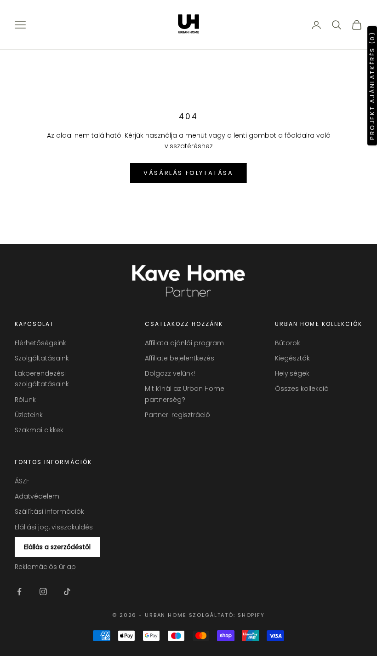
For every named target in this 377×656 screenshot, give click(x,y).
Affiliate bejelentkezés (179, 358)
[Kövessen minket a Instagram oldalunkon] (43, 591)
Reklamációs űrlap (45, 566)
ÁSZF (22, 481)
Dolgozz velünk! (170, 373)
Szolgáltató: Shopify (227, 615)
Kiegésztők (292, 358)
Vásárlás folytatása (188, 172)
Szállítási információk (49, 511)
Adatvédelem (37, 496)
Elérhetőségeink (40, 343)
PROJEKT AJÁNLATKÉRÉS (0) (372, 85)
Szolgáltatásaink (42, 358)
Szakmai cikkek (39, 430)
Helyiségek (292, 373)
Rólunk (25, 399)
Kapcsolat (34, 324)
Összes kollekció (302, 388)
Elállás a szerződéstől (57, 547)
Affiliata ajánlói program (184, 343)
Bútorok (287, 343)
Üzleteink (29, 414)
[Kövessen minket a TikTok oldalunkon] (67, 591)
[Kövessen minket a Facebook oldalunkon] (19, 591)
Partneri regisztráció (177, 414)
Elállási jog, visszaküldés (54, 527)
